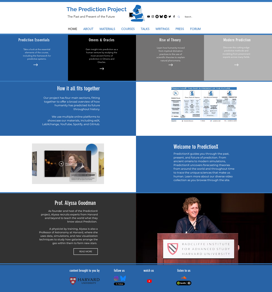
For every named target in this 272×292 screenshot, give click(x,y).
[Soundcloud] (165, 16)
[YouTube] (148, 16)
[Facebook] (174, 16)
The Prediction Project (97, 9)
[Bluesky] (161, 16)
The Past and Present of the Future (91, 16)
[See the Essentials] (35, 64)
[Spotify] (157, 16)
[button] (146, 28)
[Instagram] (152, 16)
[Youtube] (149, 281)
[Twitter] (169, 16)
